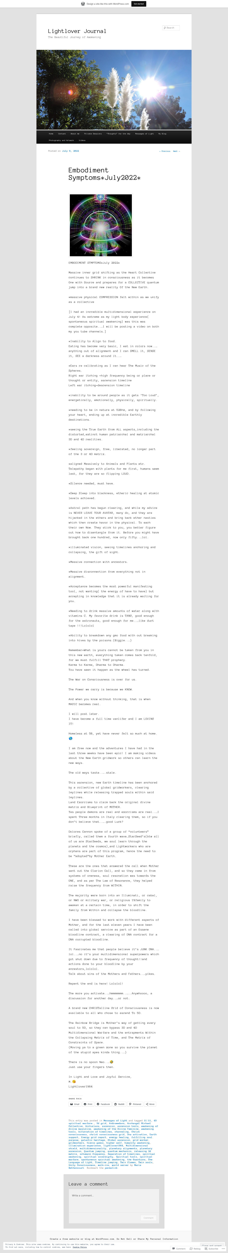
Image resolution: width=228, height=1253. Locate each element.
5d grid (101, 1123)
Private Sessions (93, 134)
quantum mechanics (120, 1151)
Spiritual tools (126, 1157)
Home (51, 134)
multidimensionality (93, 1148)
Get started (139, 4)
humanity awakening (137, 1143)
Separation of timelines (124, 1154)
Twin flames (128, 1162)
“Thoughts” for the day (118, 134)
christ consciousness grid (107, 1134)
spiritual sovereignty (98, 1157)
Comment (148, 1217)
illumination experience (85, 1145)
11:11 (147, 1120)
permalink (111, 1168)
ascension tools (128, 1126)
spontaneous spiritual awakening (103, 1159)
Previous (164, 151)
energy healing (119, 1137)
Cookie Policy (80, 1247)
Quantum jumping (94, 1151)
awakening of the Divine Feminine (116, 1129)
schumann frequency (92, 1154)
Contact (62, 134)
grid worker (140, 1140)
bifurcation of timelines (95, 1131)
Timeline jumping (106, 1162)
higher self (114, 1143)
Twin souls (145, 1162)
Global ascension (119, 1140)
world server (120, 1165)
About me (75, 134)
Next (176, 151)
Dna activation (137, 1134)
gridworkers (76, 1143)
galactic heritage (93, 1140)
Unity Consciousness (82, 1165)
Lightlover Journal (77, 31)
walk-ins (103, 1165)
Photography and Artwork (61, 140)
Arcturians (92, 1126)
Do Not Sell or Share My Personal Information (147, 1239)
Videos (82, 140)
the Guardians (136, 1159)
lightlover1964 (113, 1145)
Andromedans (117, 1123)
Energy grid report (93, 1137)
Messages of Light (144, 134)
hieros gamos (95, 1143)
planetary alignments (123, 1148)
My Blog (162, 134)
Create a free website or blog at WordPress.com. (83, 1239)
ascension (108, 1126)
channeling (122, 1131)
